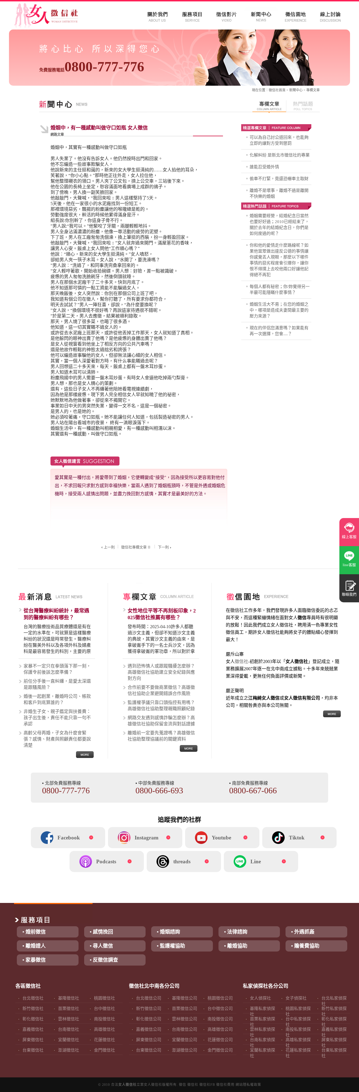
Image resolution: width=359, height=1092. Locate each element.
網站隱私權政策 (248, 1085)
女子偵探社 (296, 998)
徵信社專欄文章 (134, 547)
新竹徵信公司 (148, 1008)
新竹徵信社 (32, 1008)
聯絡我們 (349, 594)
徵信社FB (207, 1085)
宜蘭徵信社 (68, 1039)
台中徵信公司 (220, 1008)
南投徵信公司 (220, 1019)
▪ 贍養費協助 (305, 946)
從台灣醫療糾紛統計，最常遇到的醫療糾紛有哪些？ (56, 614)
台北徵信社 (32, 998)
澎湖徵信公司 (184, 1050)
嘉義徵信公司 (148, 1029)
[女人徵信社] (52, 17)
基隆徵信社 (68, 998)
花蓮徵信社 (104, 1039)
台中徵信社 (104, 1008)
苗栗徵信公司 (184, 1008)
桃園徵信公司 (220, 998)
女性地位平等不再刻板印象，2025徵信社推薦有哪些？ (162, 614)
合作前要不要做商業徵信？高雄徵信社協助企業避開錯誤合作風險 (161, 690)
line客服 (349, 565)
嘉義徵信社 (32, 1029)
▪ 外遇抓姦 (302, 932)
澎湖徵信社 (68, 1050)
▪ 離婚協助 (235, 946)
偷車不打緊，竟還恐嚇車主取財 (279, 178)
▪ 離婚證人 (34, 946)
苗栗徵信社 (68, 1008)
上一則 (109, 547)
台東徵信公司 (148, 1050)
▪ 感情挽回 (101, 932)
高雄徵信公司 (220, 1029)
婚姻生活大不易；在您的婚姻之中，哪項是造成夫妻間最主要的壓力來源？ (279, 310)
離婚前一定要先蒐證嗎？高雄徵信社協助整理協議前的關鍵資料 (161, 735)
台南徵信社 (68, 1029)
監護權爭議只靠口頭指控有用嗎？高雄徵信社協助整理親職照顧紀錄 (161, 705)
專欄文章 (313, 90)
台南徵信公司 (184, 1029)
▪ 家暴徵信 (34, 960)
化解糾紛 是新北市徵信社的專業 (280, 155)
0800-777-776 (91, 66)
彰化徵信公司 (148, 1019)
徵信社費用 (225, 1085)
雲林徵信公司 (184, 1019)
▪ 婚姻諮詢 (168, 932)
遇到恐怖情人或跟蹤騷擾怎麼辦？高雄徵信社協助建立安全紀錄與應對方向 (161, 672)
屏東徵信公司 (148, 1039)
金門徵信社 (104, 1050)
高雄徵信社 (104, 1029)
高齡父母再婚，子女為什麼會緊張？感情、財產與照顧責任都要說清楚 (57, 739)
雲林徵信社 (68, 1019)
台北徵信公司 (148, 998)
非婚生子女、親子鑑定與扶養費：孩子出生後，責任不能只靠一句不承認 (57, 717)
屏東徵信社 (32, 1039)
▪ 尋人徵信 (101, 946)
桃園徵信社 (104, 998)
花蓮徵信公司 (220, 1039)
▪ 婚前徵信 (34, 932)
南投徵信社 (104, 1019)
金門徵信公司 (220, 1050)
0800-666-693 (159, 790)
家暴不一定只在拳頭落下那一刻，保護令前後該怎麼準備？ (57, 669)
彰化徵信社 (32, 1019)
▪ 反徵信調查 (104, 960)
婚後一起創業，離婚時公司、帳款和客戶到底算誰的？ (57, 699)
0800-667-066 (253, 790)
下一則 (163, 547)
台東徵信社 (32, 1050)
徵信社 (274, 90)
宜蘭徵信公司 (184, 1039)
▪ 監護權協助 (171, 946)
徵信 (182, 1085)
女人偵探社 (260, 998)
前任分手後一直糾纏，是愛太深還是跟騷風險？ (57, 684)
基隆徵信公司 (184, 998)
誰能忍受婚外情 (264, 167)
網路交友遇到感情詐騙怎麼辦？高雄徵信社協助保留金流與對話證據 (161, 720)
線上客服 (349, 537)
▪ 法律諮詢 (235, 932)
